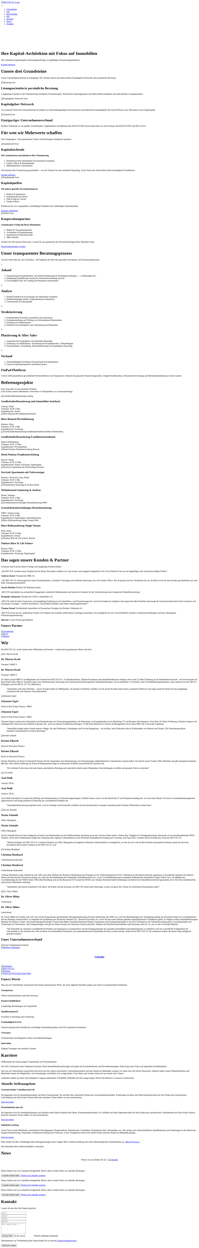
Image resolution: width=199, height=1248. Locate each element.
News (9, 21)
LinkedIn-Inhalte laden (10, 1176)
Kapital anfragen (8, 64)
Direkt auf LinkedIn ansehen (33, 1175)
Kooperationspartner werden (13, 246)
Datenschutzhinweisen (66, 1240)
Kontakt (9, 24)
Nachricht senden (9, 1245)
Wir (8, 16)
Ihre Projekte (11, 14)
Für (7, 12)
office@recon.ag (132, 1142)
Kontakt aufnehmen (9, 211)
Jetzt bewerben (7, 1102)
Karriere (10, 19)
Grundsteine (11, 9)
